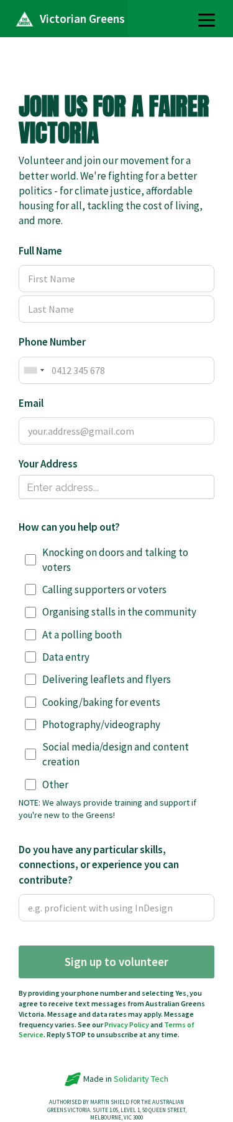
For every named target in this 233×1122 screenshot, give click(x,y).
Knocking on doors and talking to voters (115, 560)
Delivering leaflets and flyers (106, 679)
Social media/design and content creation (115, 754)
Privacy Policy (126, 1024)
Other (55, 784)
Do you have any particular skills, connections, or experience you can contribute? (99, 865)
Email (31, 403)
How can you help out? (69, 527)
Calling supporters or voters (104, 589)
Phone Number (52, 342)
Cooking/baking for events (101, 702)
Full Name (40, 251)
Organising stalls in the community (119, 612)
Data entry (65, 657)
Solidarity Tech (141, 1078)
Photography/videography (101, 724)
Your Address (48, 464)
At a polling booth (82, 634)
